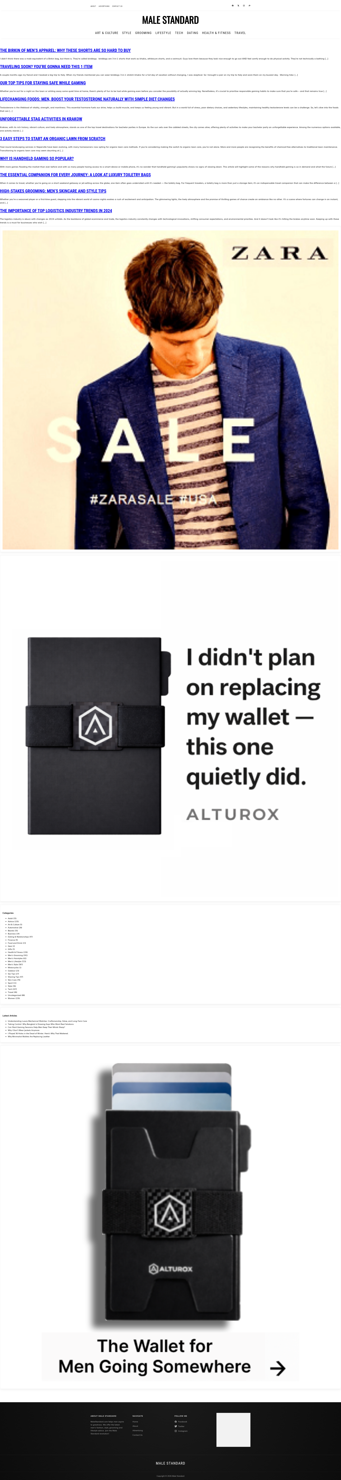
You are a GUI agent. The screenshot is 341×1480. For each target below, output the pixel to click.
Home (135, 1421)
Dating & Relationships (18, 936)
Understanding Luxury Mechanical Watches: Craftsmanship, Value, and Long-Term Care (47, 1021)
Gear (10, 946)
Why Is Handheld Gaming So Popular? (37, 158)
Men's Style (13, 964)
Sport (10, 983)
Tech (179, 33)
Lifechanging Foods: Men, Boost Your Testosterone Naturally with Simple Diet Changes (87, 99)
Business (12, 933)
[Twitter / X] (238, 6)
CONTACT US (117, 6)
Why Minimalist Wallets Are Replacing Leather (29, 1036)
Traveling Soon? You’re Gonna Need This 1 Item (46, 66)
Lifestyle (163, 33)
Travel (240, 33)
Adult (10, 918)
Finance (11, 940)
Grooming (143, 33)
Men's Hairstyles (15, 958)
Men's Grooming (15, 955)
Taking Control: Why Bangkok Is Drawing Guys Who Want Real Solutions (41, 1024)
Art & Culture (106, 33)
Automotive (13, 927)
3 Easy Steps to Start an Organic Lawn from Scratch (52, 138)
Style (127, 33)
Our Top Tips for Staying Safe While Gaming (43, 82)
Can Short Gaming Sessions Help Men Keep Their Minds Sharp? (37, 1027)
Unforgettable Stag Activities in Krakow (41, 118)
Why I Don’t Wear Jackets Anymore (23, 1030)
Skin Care (12, 979)
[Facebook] (233, 6)
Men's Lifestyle (14, 961)
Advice (11, 921)
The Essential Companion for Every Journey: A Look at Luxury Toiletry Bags (75, 174)
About (93, 6)
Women (11, 998)
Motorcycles (13, 967)
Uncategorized (14, 995)
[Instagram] (244, 6)
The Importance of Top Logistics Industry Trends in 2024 (56, 210)
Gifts (10, 949)
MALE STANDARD (170, 19)
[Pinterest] (249, 6)
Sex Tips (11, 973)
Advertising (104, 6)
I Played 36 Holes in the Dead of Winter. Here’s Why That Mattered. (38, 1033)
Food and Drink (15, 943)
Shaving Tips (13, 976)
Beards (11, 930)
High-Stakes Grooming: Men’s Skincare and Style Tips (53, 191)
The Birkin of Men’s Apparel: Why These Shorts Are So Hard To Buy (65, 50)
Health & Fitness (216, 33)
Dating (192, 33)
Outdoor (11, 970)
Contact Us (138, 1435)
